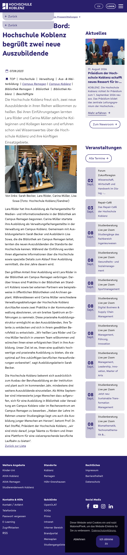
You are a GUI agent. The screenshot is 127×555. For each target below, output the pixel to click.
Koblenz (48, 470)
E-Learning (8, 521)
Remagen (49, 476)
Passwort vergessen (14, 516)
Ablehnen (79, 539)
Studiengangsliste (54, 544)
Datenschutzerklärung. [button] (104, 530)
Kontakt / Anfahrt (12, 504)
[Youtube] (95, 506)
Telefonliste (9, 510)
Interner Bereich (53, 527)
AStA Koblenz (10, 476)
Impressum (91, 470)
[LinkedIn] (110, 506)
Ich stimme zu (106, 541)
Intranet (48, 521)
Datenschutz (92, 481)
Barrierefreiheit (94, 476)
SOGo (47, 510)
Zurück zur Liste (15, 446)
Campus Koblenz (60, 84)
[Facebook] (88, 506)
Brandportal (51, 533)
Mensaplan (50, 539)
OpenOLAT (50, 504)
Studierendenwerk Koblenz (18, 487)
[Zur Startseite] (17, 6)
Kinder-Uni (8, 470)
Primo (47, 516)
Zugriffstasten (10, 527)
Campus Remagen (34, 84)
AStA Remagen (11, 481)
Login (110, 6)
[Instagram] (103, 506)
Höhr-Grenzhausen (54, 481)
